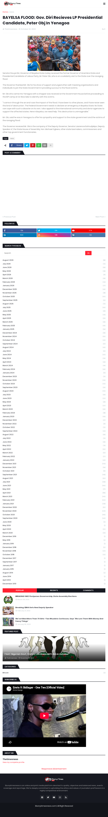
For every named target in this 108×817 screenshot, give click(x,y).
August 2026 (54, 260)
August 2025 (54, 303)
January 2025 (54, 329)
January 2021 (54, 503)
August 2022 (54, 434)
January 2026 (54, 285)
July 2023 (54, 394)
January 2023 (54, 416)
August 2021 (54, 478)
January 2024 (54, 372)
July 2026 (54, 264)
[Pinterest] (32, 145)
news (11, 12)
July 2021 (54, 482)
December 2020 (54, 507)
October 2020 (54, 514)
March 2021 (54, 496)
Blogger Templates (55, 808)
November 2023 (54, 380)
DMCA (68, 812)
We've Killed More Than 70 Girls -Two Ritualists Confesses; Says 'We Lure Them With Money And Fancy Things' (59, 620)
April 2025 (54, 318)
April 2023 (54, 405)
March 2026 (54, 278)
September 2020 (54, 518)
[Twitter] (27, 145)
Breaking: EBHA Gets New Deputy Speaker (34, 607)
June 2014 (54, 576)
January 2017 (54, 565)
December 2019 (54, 536)
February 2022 (54, 456)
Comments (88, 590)
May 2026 (54, 271)
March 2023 (54, 409)
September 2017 (54, 562)
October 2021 (54, 471)
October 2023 (54, 383)
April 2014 (54, 580)
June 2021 (54, 485)
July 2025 (54, 307)
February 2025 (54, 325)
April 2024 (54, 362)
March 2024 (54, 365)
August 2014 (54, 572)
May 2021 (54, 489)
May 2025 (54, 314)
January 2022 (54, 460)
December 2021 (54, 463)
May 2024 (54, 358)
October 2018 (54, 554)
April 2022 (54, 449)
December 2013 (54, 583)
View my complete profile (13, 762)
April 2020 (54, 529)
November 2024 (54, 336)
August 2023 (54, 391)
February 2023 (54, 413)
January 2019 (54, 543)
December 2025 (54, 289)
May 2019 (54, 540)
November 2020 (54, 511)
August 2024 (54, 347)
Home (5, 12)
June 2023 (54, 398)
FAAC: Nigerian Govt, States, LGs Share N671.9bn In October (37, 654)
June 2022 (54, 442)
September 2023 (54, 387)
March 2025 (54, 322)
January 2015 (54, 569)
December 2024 (54, 333)
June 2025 (54, 311)
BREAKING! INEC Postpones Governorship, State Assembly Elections (46, 596)
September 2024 (54, 344)
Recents (54, 590)
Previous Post (10, 217)
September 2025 (54, 300)
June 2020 (54, 522)
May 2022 (54, 445)
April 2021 (54, 492)
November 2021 (54, 467)
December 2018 (54, 547)
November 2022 (54, 423)
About (48, 812)
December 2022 (54, 420)
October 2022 (54, 427)
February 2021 (54, 500)
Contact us (58, 812)
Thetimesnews (10, 759)
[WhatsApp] (38, 145)
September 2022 (54, 431)
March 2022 (54, 452)
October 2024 (54, 340)
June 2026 (54, 267)
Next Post (100, 217)
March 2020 (54, 533)
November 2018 (54, 551)
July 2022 (54, 438)
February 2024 (54, 369)
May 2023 (54, 402)
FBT (69, 808)
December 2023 (54, 376)
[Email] (44, 145)
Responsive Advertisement (54, 769)
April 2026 (54, 274)
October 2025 (54, 296)
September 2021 (54, 474)
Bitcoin (54, 672)
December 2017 (54, 558)
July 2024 (54, 351)
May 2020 (54, 525)
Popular (20, 590)
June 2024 (54, 354)
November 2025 (54, 293)
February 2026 (54, 282)
